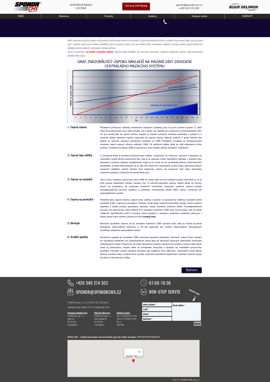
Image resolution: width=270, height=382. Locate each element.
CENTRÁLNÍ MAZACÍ (81, 5)
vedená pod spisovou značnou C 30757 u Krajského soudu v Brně (88, 307)
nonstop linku (149, 216)
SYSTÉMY (81, 8)
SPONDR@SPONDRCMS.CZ (98, 292)
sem (115, 336)
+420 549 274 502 (92, 283)
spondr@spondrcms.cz (189, 5)
